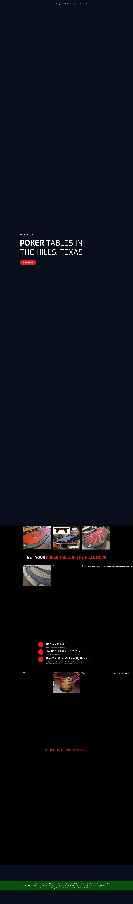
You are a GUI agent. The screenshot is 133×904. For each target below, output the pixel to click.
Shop (81, 4)
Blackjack (59, 4)
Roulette (67, 4)
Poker (51, 4)
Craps (75, 4)
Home (45, 4)
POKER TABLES (28, 449)
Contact (88, 4)
